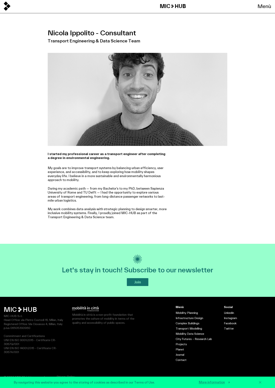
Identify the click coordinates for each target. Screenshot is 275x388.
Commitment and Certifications (24, 336)
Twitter (229, 328)
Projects (181, 344)
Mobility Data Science (190, 333)
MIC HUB (173, 6)
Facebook (230, 323)
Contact (181, 359)
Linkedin (229, 312)
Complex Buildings (187, 323)
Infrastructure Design (189, 318)
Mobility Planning (187, 312)
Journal (180, 354)
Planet (180, 349)
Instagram (230, 318)
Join (137, 282)
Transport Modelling (189, 328)
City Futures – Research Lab (194, 339)
